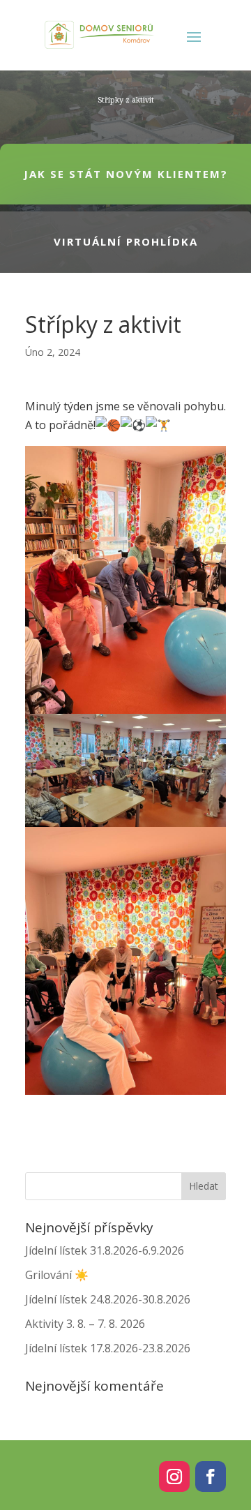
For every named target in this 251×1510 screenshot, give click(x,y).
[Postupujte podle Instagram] (174, 1476)
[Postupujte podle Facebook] (210, 1476)
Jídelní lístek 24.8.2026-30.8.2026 (107, 1299)
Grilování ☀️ (57, 1275)
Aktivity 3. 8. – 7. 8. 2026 (85, 1323)
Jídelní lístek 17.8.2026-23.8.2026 (107, 1348)
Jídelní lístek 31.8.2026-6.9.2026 (104, 1250)
